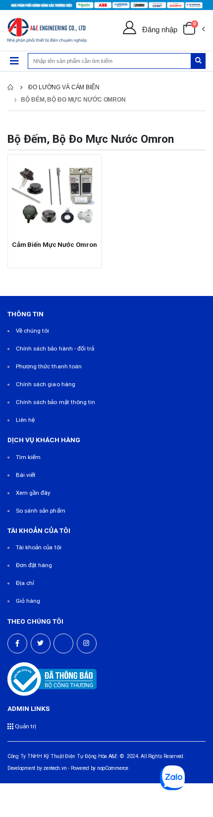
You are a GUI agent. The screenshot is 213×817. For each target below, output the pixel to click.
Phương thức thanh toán (49, 366)
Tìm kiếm (28, 457)
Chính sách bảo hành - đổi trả (55, 348)
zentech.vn (54, 768)
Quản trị (24, 726)
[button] (194, 30)
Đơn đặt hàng (34, 565)
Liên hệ (25, 419)
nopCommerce (112, 768)
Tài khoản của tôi (38, 547)
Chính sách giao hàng (45, 384)
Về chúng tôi (33, 330)
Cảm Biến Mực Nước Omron (54, 244)
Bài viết (26, 474)
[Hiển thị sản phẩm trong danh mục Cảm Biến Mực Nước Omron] (54, 196)
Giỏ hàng (28, 600)
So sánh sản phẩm (40, 510)
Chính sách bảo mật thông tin (56, 402)
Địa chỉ (25, 583)
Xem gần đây (33, 492)
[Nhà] (10, 87)
